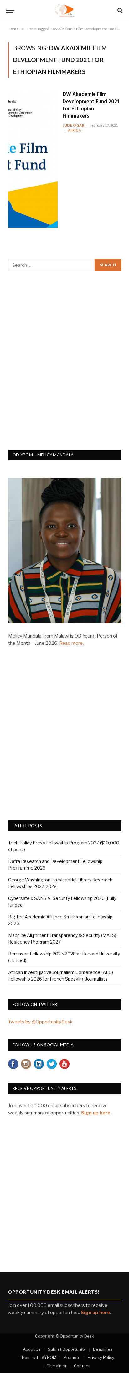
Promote (72, 1357)
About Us (32, 1349)
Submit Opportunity (67, 1349)
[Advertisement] (64, 363)
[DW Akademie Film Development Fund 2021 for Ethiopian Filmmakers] (33, 159)
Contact (82, 1365)
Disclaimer (57, 1365)
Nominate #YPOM (39, 1357)
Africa (74, 130)
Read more (71, 643)
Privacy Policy (101, 1357)
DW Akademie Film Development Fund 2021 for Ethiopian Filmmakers (91, 105)
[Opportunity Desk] (64, 10)
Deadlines (102, 1349)
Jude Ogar (73, 125)
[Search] (119, 10)
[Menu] (10, 10)
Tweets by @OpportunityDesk (40, 1022)
